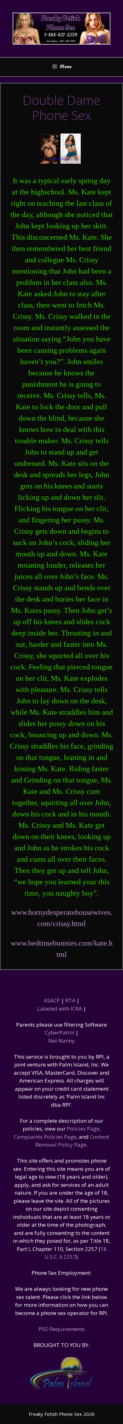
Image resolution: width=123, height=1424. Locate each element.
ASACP (52, 1000)
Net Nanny (61, 1040)
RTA (70, 1000)
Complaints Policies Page (45, 1136)
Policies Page (83, 1128)
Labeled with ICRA (59, 1008)
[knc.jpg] (60, 161)
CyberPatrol (59, 1032)
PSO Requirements (61, 1329)
